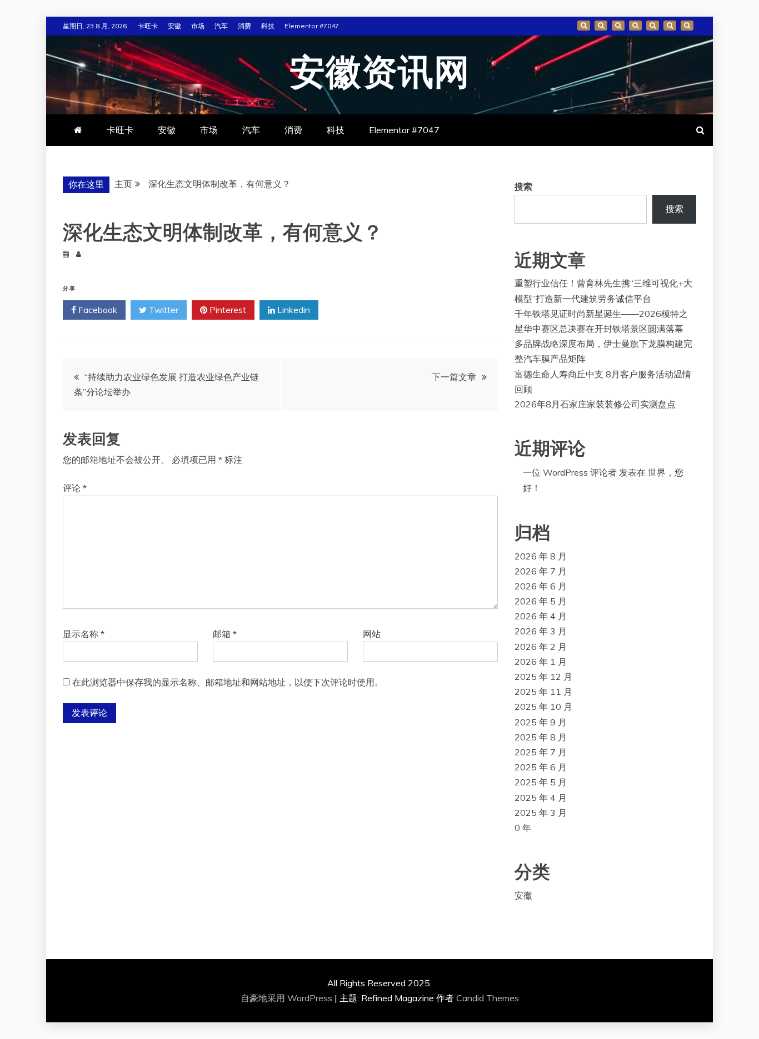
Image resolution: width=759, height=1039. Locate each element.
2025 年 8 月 (541, 737)
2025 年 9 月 (541, 722)
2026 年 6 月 (541, 586)
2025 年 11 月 (543, 691)
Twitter (162, 309)
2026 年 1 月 (541, 661)
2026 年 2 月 (541, 646)
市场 (197, 26)
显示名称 (83, 633)
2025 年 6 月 (541, 767)
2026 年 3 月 (541, 631)
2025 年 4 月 (541, 797)
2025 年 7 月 (541, 752)
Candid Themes (487, 997)
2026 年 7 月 (541, 571)
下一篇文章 (454, 376)
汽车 (221, 26)
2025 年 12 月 (543, 676)
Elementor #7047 (311, 26)
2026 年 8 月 (541, 556)
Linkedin (292, 309)
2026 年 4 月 (541, 616)
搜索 (523, 186)
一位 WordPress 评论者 (570, 472)
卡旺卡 (148, 26)
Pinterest (226, 309)
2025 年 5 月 (541, 782)
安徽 (174, 26)
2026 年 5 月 (541, 601)
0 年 (523, 827)
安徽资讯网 (379, 73)
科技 (267, 26)
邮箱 (225, 633)
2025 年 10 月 (543, 706)
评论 (75, 487)
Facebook (96, 309)
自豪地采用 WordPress (287, 997)
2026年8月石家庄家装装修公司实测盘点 (595, 404)
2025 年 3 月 (541, 812)
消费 (244, 26)
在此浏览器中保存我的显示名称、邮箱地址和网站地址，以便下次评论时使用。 (227, 682)
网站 (372, 633)
